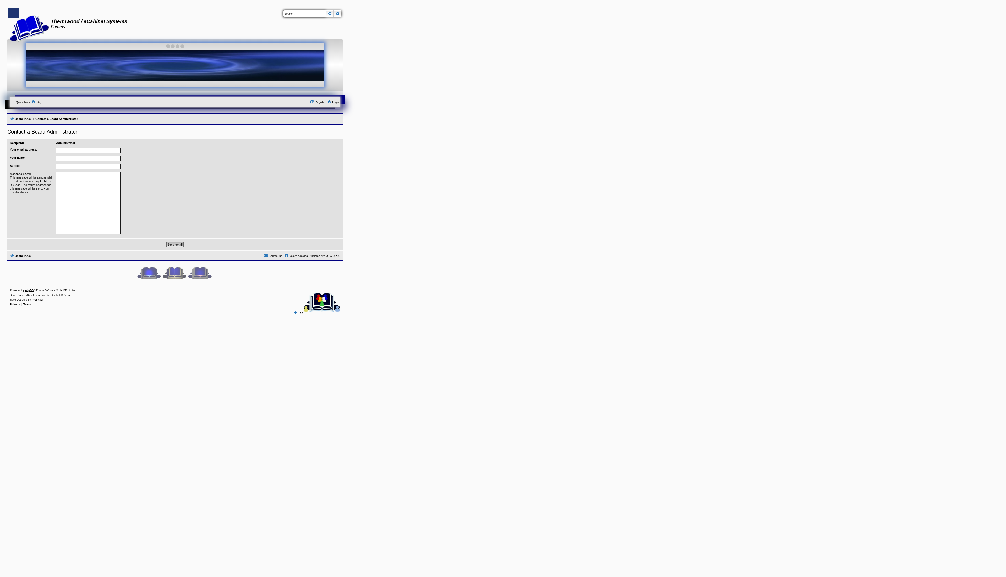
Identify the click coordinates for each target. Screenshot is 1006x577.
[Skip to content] (13, 13)
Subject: (15, 165)
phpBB (29, 290)
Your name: (18, 157)
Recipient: (17, 143)
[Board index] (28, 27)
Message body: (20, 173)
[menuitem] (36, 102)
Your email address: (23, 149)
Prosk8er (37, 299)
